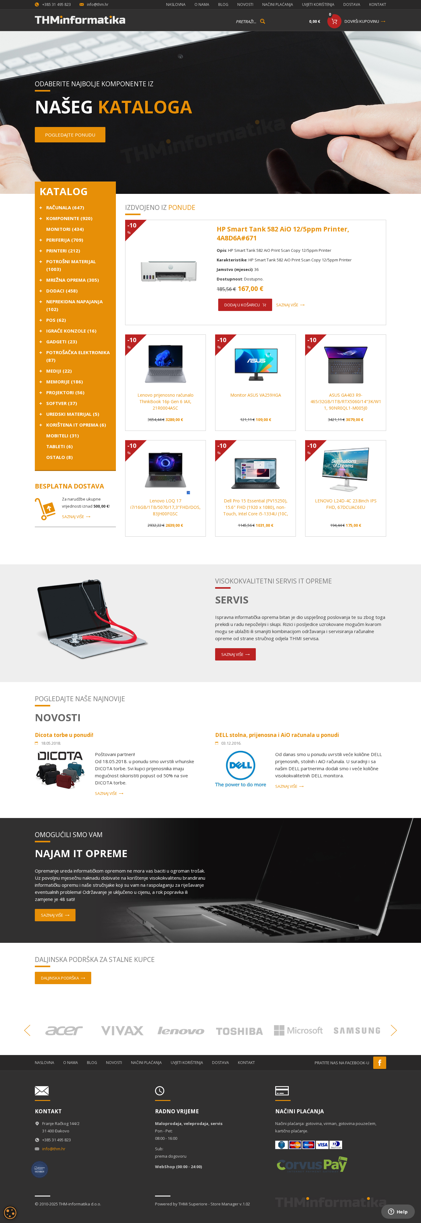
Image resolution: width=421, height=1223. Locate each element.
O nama (201, 4)
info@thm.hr (97, 4)
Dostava (351, 4)
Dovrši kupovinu (362, 21)
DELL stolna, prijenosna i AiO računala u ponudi (277, 734)
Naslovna (176, 4)
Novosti (245, 4)
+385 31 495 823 (56, 4)
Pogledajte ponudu (70, 135)
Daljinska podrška (60, 978)
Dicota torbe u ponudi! (64, 734)
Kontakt (377, 4)
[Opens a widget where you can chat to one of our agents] (398, 1212)
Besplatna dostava (69, 486)
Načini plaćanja (277, 4)
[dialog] (10, 1213)
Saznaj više (73, 516)
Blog (223, 4)
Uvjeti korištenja (318, 4)
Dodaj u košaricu (242, 305)
